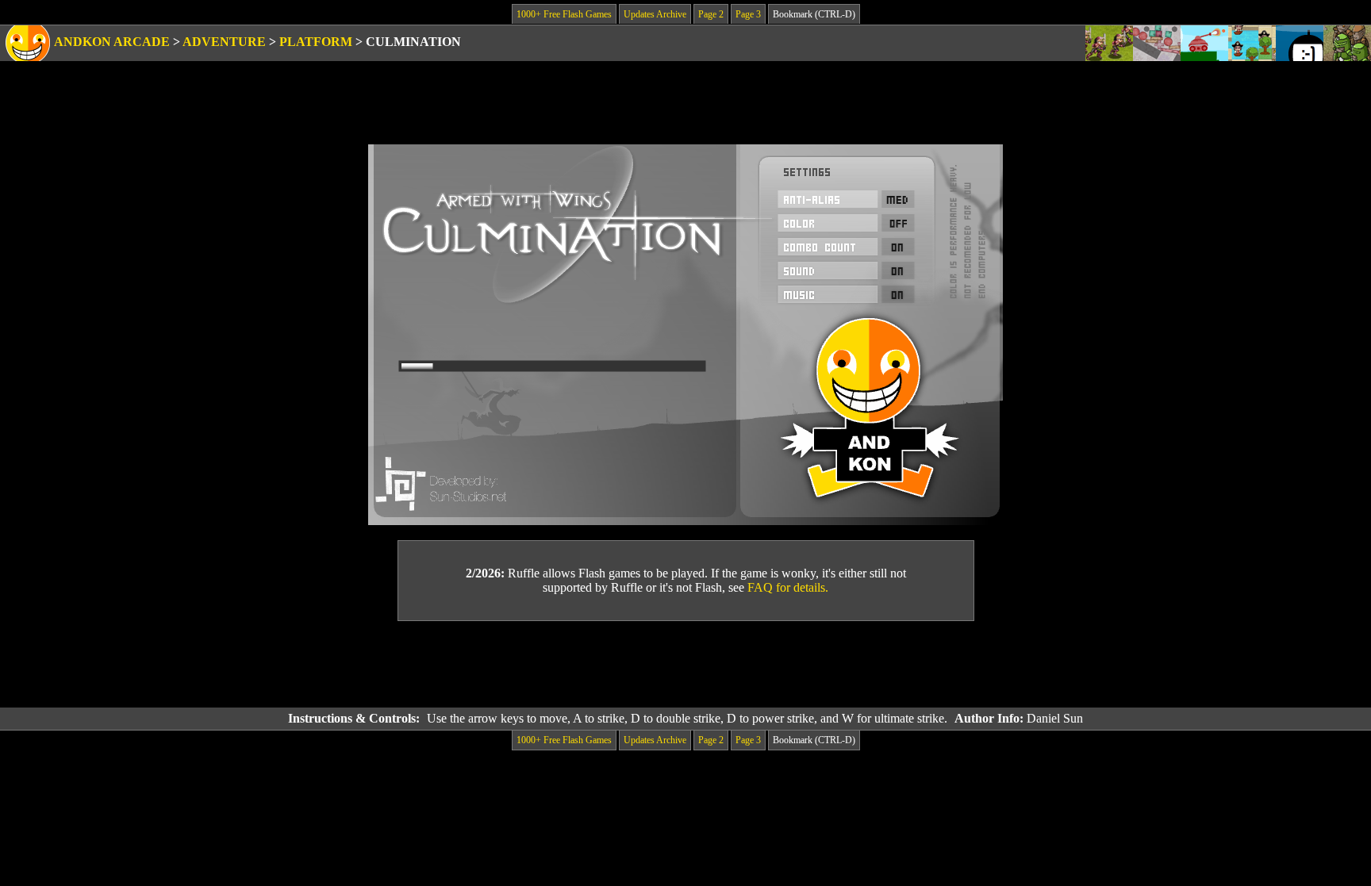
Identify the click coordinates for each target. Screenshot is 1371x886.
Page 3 (748, 14)
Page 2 (711, 14)
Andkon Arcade (112, 41)
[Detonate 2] (1299, 43)
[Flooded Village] (1252, 43)
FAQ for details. (787, 587)
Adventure (224, 41)
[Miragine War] (1109, 43)
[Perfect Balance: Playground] (1157, 43)
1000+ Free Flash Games (564, 14)
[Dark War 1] (1347, 43)
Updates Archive (655, 14)
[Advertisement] (685, 664)
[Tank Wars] (1204, 43)
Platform (315, 41)
